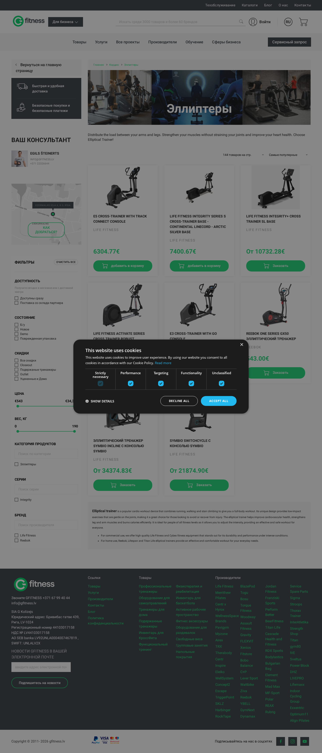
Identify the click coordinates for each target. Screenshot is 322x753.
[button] (99, 401)
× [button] (241, 344)
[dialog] (161, 376)
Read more (163, 362)
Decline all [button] (179, 401)
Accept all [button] (218, 401)
